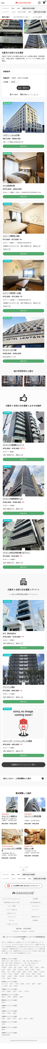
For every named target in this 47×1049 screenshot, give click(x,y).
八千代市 (26, 991)
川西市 (20, 1018)
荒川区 (13, 972)
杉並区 (38, 969)
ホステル (11, 920)
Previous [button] (5, 117)
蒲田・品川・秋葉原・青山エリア (11, 965)
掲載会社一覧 (35, 917)
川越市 (39, 984)
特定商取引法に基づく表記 (12, 902)
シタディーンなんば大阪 (11, 135)
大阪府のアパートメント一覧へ (23, 765)
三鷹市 (22, 974)
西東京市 (42, 976)
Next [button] (42, 117)
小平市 (3, 978)
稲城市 (14, 978)
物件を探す (6, 17)
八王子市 (4, 974)
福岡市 (3, 1029)
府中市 (28, 974)
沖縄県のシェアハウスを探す (9, 1033)
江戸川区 (41, 972)
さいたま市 (5, 984)
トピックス (35, 909)
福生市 (9, 978)
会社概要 (35, 899)
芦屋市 (31, 1018)
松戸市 (20, 991)
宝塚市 (3, 1018)
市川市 (3, 991)
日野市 (16, 976)
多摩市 (36, 976)
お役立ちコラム (11, 913)
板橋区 (19, 972)
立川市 (10, 974)
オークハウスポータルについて (12, 899)
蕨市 (11, 986)
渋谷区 (27, 969)
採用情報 (35, 920)
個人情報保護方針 (35, 902)
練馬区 (24, 972)
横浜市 (3, 997)
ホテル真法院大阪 (9, 185)
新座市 (22, 984)
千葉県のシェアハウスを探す (9, 989)
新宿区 (20, 967)
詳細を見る (23, 146)
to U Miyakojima (9, 633)
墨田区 (37, 967)
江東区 (42, 967)
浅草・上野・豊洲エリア (28, 965)
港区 (15, 967)
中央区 (10, 967)
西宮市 (26, 1018)
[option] (23, 117)
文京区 (26, 967)
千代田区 (4, 967)
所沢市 (28, 984)
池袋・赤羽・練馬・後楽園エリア (32, 961)
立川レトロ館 (29, 848)
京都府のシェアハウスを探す (9, 1005)
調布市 (39, 974)
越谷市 (34, 984)
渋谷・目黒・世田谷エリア (31, 963)
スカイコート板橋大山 (9, 816)
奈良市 (3, 1024)
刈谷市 (3, 1002)
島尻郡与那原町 (6, 1035)
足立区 (30, 972)
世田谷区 (20, 969)
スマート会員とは (11, 909)
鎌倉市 (21, 997)
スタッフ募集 (12, 906)
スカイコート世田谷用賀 (32, 816)
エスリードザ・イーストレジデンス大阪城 (17, 741)
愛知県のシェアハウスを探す (9, 1000)
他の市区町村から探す (21, 17)
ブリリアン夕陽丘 (9, 687)
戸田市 (17, 984)
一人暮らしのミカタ (12, 924)
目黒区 (9, 969)
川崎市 (9, 997)
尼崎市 (9, 1018)
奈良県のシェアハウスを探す (9, 1022)
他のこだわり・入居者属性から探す (17, 778)
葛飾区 (35, 972)
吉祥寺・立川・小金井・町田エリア (11, 961)
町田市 (3, 976)
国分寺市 (22, 976)
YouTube (31, 931)
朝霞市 (16, 986)
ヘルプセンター (35, 906)
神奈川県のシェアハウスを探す (10, 994)
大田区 (14, 969)
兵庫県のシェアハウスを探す (9, 1016)
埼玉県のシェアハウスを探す (9, 981)
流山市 (14, 991)
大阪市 (3, 1013)
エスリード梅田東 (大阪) (11, 236)
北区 (8, 972)
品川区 (3, 969)
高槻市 (31, 381)
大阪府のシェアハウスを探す (9, 1011)
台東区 (31, 967)
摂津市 (8, 381)
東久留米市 (29, 976)
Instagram (24, 931)
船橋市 (9, 991)
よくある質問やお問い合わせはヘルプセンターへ (25, 885)
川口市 (11, 984)
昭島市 (34, 974)
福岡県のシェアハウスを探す (9, 1027)
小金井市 (9, 976)
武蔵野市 (16, 974)
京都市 (3, 1007)
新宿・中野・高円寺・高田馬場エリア (12, 963)
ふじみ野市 (5, 986)
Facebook (16, 931)
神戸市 (14, 1018)
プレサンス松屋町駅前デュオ (13, 499)
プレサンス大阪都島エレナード (13, 445)
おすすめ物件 (37, 17)
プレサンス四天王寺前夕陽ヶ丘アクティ (16, 552)
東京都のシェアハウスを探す (9, 958)
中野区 (32, 969)
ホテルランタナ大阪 (10, 350)
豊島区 (3, 972)
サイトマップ (12, 917)
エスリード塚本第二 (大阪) (12, 293)
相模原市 (15, 997)
